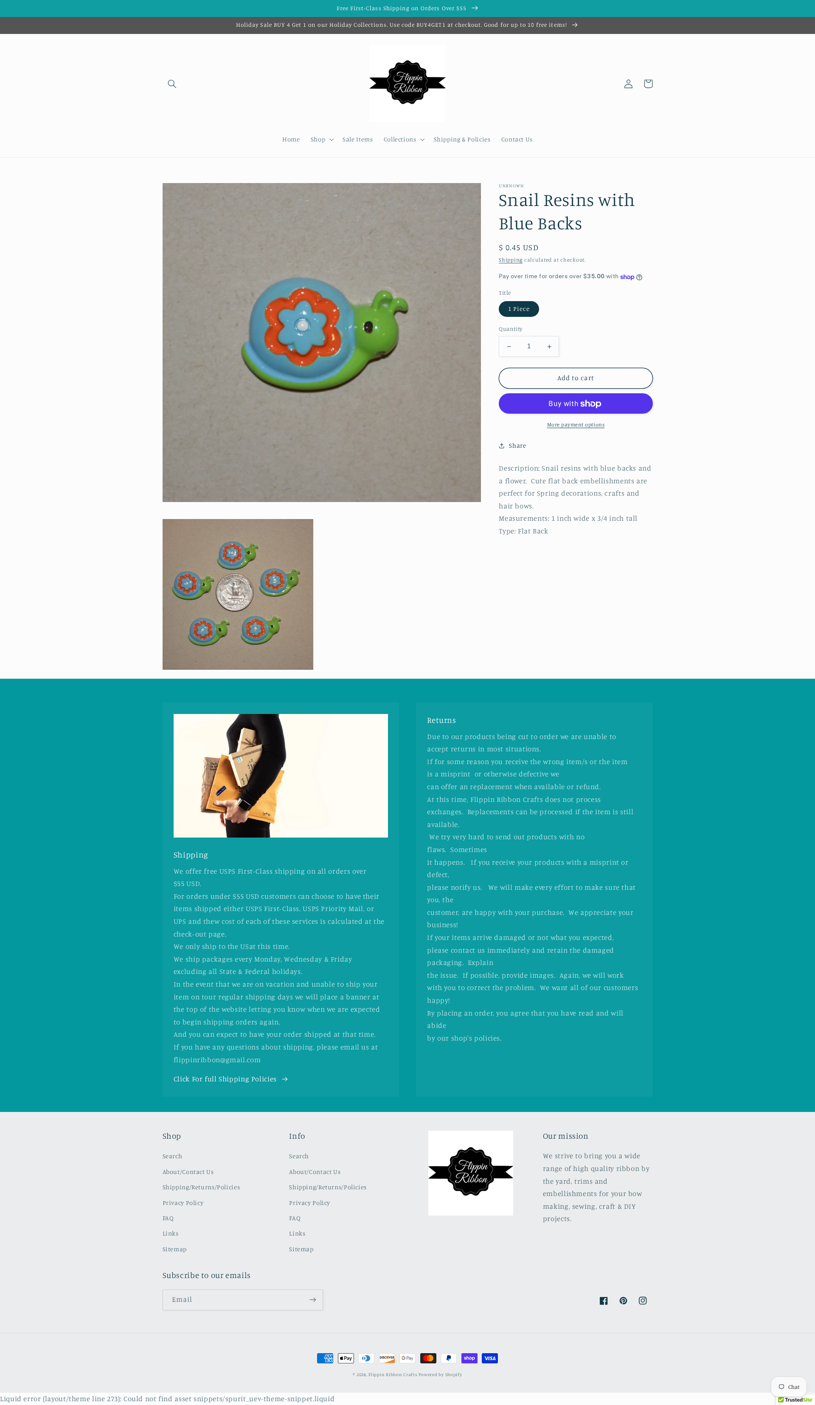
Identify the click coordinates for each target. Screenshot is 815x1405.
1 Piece (518, 309)
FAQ (168, 1218)
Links (171, 1233)
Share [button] (517, 445)
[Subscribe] (312, 1299)
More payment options (576, 425)
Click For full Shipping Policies (225, 1079)
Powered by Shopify (440, 1374)
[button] (172, 83)
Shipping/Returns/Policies (201, 1187)
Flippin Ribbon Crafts (392, 1374)
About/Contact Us (188, 1171)
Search (173, 1156)
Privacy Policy (183, 1202)
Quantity (510, 329)
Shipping (511, 260)
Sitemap (175, 1249)
